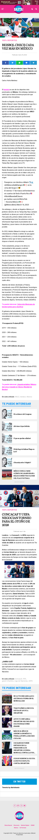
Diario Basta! (8, 825)
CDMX (32, 825)
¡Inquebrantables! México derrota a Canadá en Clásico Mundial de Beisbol (19, 386)
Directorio (16, 825)
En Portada (23, 827)
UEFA (30, 681)
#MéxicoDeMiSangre (14, 185)
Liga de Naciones (21, 681)
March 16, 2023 (23, 205)
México (16, 827)
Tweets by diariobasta (10, 787)
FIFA (24, 679)
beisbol (23, 396)
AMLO (17, 396)
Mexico (29, 396)
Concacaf (18, 679)
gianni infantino (8, 681)
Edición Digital (25, 825)
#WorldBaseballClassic (13, 196)
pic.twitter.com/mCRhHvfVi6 (15, 199)
